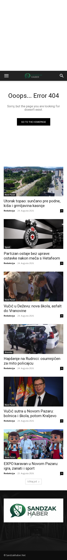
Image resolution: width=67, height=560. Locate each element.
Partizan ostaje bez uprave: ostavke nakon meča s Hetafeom (32, 255)
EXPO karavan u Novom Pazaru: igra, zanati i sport (31, 466)
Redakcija (9, 210)
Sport (7, 247)
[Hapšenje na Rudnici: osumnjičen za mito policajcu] (33, 339)
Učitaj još (32, 481)
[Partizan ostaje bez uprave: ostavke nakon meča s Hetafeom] (33, 234)
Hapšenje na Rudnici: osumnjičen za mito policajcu (32, 361)
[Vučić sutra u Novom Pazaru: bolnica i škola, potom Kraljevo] (33, 391)
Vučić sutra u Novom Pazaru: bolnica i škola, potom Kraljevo (30, 413)
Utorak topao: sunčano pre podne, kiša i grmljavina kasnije (32, 203)
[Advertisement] (33, 35)
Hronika (8, 352)
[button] (6, 76)
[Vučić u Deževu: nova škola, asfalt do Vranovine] (33, 286)
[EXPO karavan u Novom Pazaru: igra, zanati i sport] (33, 444)
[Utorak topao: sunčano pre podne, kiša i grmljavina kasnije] (33, 181)
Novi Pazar (10, 194)
